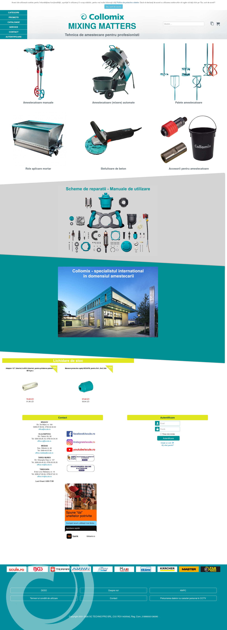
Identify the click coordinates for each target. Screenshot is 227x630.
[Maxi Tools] (124, 569)
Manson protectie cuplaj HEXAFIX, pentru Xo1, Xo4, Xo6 (85, 368)
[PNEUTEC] (81, 569)
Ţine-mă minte (168, 434)
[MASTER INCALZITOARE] (189, 569)
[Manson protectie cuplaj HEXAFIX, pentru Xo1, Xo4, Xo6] (86, 386)
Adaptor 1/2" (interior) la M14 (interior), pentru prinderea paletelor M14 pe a (30, 369)
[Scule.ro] (17, 569)
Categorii (13, 12)
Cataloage (14, 22)
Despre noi (113, 590)
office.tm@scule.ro (44, 476)
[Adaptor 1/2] (30, 386)
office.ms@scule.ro (44, 464)
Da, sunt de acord (113, 6)
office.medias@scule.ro (44, 453)
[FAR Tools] (210, 569)
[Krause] (146, 569)
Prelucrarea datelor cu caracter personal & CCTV (183, 598)
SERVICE (13, 27)
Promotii (14, 17)
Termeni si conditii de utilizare (44, 598)
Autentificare (14, 36)
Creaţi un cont (166, 443)
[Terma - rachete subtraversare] (60, 569)
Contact (13, 31)
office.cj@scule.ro (44, 441)
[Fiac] (103, 569)
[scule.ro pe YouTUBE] (81, 450)
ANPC (183, 590)
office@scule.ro (44, 429)
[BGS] (38, 569)
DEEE (44, 590)
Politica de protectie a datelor (128, 2)
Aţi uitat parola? (168, 445)
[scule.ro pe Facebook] (81, 434)
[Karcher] (167, 569)
